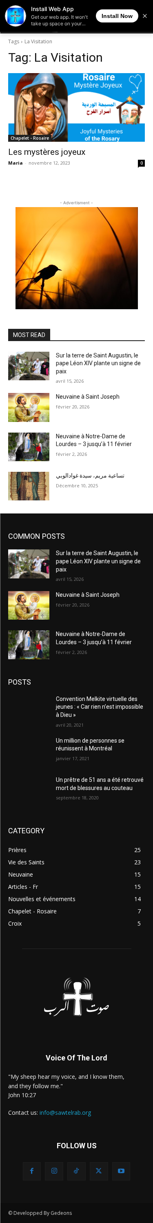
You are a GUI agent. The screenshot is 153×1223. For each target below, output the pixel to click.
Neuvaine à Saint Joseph (88, 396)
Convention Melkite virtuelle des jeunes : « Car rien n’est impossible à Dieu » (99, 707)
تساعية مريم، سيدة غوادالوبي (90, 475)
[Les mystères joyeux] (76, 107)
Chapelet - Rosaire (30, 138)
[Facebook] (32, 1171)
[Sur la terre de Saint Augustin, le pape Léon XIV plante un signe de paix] (28, 366)
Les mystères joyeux (46, 152)
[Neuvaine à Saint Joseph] (28, 407)
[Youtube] (121, 1171)
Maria (15, 163)
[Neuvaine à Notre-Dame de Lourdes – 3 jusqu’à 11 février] (28, 447)
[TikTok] (76, 1171)
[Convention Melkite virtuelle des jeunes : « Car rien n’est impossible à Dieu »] (28, 709)
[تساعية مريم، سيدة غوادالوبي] (28, 486)
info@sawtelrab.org (65, 1112)
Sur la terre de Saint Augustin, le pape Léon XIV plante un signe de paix (98, 363)
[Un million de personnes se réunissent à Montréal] (28, 751)
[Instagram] (54, 1171)
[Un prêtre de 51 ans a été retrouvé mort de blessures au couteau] (28, 790)
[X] (99, 1171)
